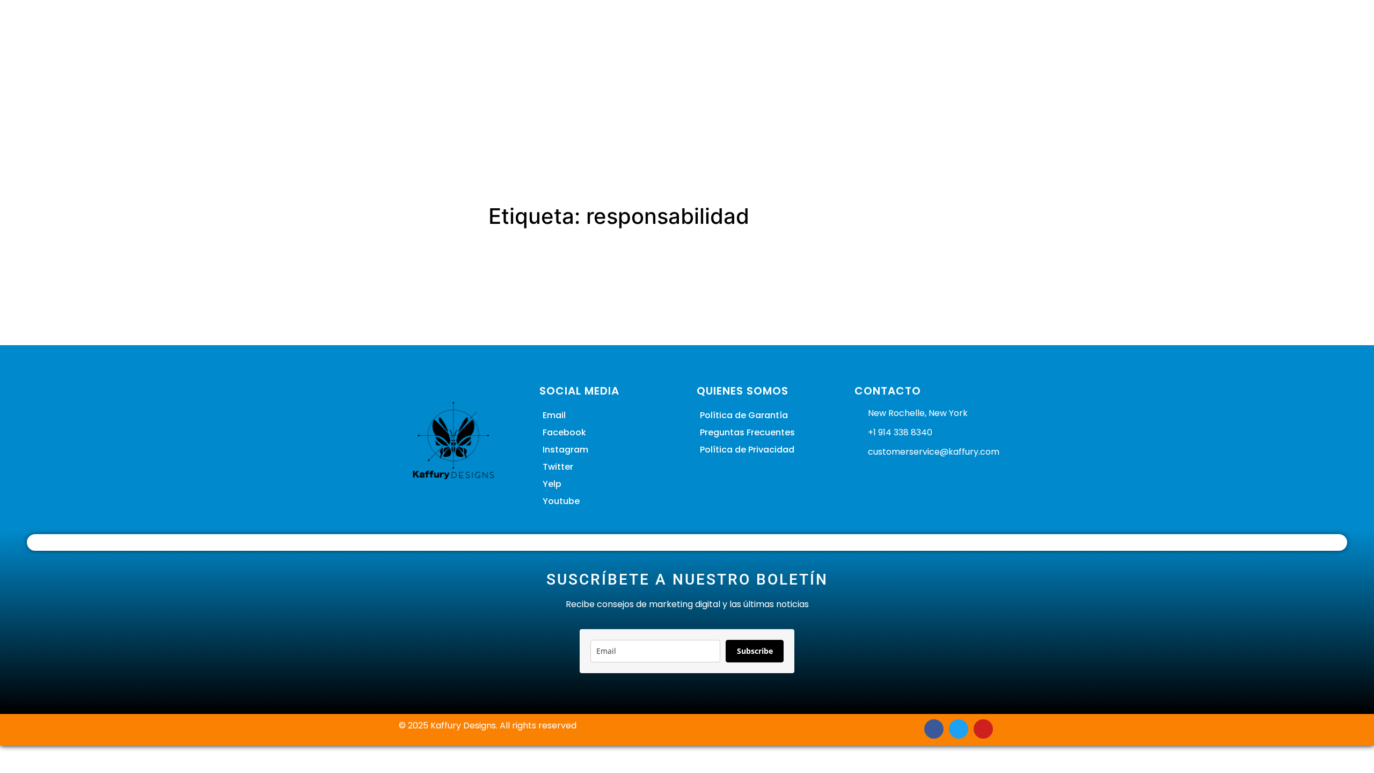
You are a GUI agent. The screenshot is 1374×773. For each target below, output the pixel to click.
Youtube (561, 501)
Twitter (558, 467)
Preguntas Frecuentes (747, 432)
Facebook (564, 432)
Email (554, 415)
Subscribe (755, 651)
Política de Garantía (744, 415)
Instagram (565, 449)
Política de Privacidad (747, 449)
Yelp (552, 484)
